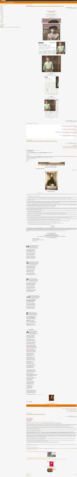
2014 (1, 11)
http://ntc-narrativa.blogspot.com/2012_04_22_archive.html (70, 126)
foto (39, 394)
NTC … (41, 150)
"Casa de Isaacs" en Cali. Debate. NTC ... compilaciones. (32, 451)
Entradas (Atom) (30, 475)
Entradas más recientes (28, 474)
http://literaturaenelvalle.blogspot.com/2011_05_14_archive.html (69, 132)
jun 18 (2, 17)
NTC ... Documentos (9, 2)
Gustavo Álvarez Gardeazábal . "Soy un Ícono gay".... (5, 16)
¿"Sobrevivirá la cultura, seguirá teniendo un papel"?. (33, 457)
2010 (1, 21)
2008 (1, 22)
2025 (1, 6)
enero (1, 20)
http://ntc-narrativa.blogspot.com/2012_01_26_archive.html (70, 129)
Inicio (51, 474)
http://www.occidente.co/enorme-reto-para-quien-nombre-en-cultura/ (65, 448)
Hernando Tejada (72, 408)
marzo (1, 19)
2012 (1, 12)
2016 (1, 10)
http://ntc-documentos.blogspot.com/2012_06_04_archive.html (42, 451)
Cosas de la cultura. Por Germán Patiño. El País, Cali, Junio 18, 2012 (35, 414)
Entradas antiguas (75, 474)
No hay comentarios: (31, 412)
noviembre (2, 13)
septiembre (2, 14)
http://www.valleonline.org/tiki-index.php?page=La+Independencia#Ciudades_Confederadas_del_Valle (51, 407)
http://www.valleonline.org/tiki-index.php (51, 403)
